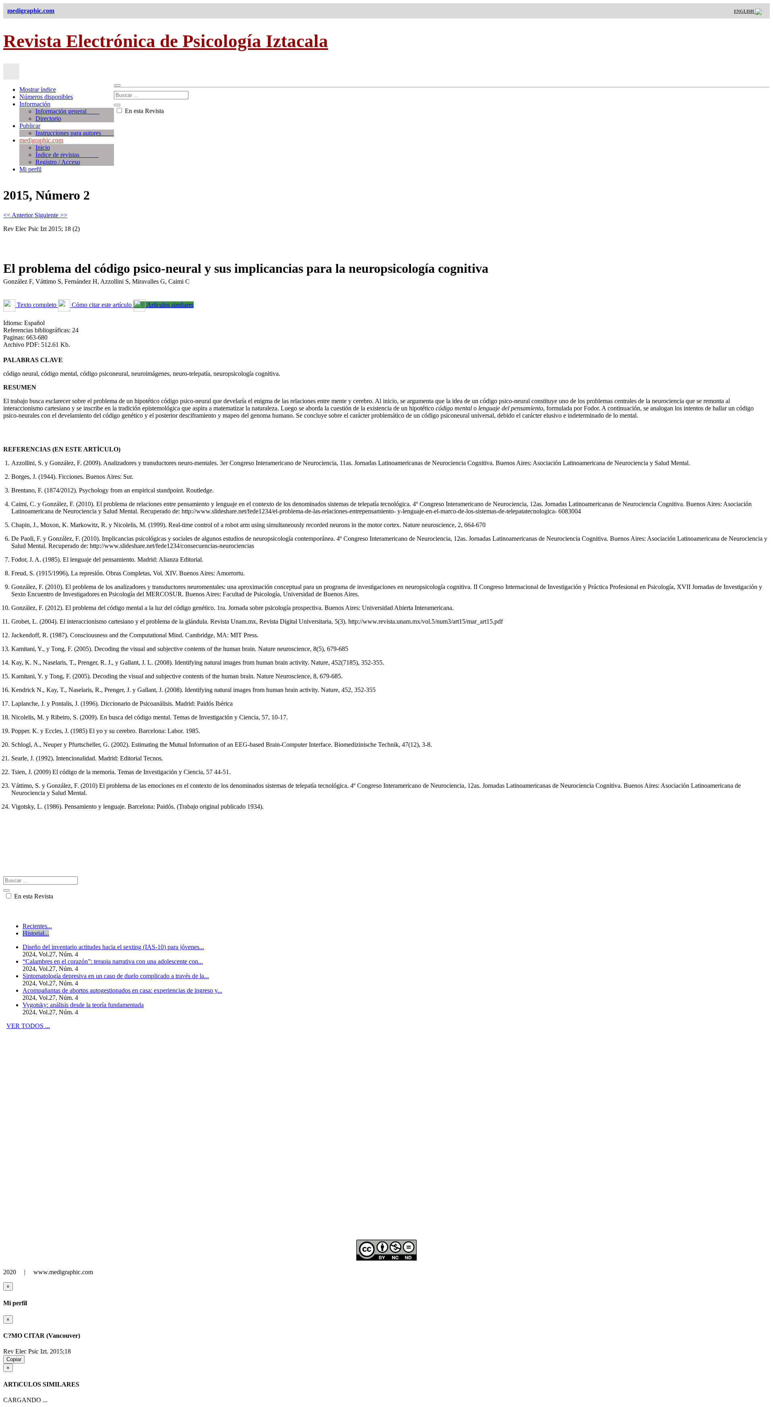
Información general (67, 111)
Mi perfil (30, 169)
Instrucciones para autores (74, 133)
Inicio (42, 147)
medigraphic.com (41, 140)
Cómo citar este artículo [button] (101, 304)
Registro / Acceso (57, 162)
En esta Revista (143, 110)
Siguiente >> (51, 215)
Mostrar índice (37, 89)
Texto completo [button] (36, 304)
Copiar (13, 1359)
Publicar (29, 125)
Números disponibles (46, 96)
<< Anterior (19, 215)
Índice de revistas (67, 154)
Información (34, 104)
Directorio (48, 118)
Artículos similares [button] (169, 304)
